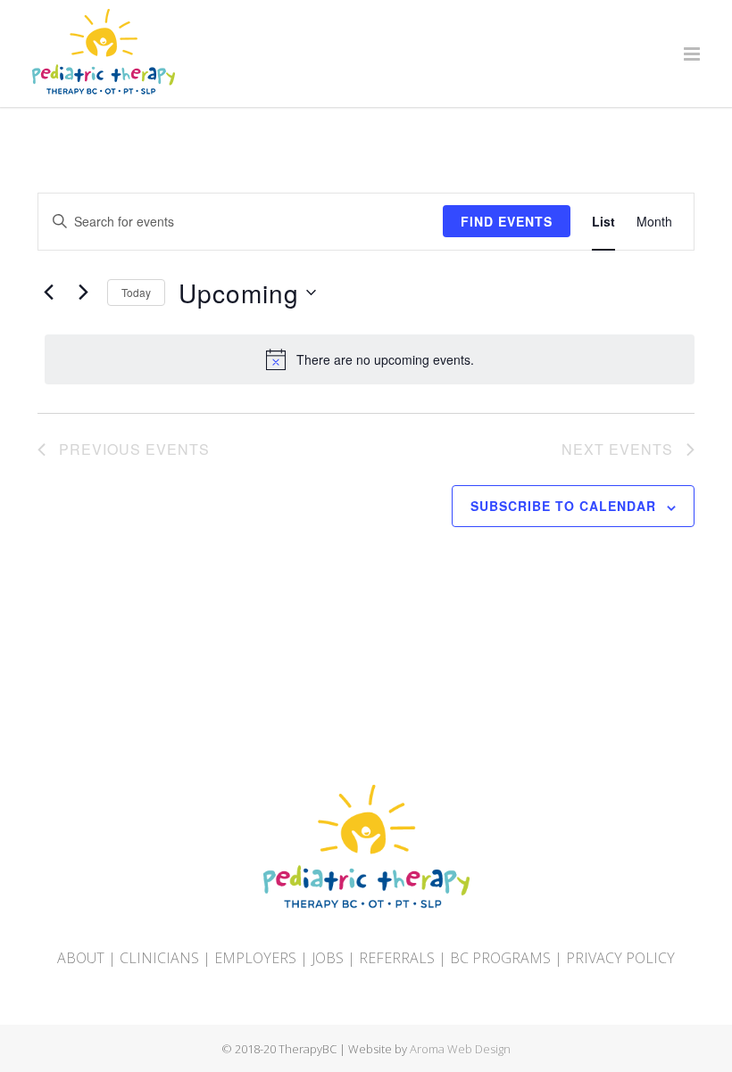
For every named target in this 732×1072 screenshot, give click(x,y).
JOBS (328, 958)
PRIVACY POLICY (620, 958)
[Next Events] (83, 292)
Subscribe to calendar (563, 505)
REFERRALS (397, 958)
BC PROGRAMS (500, 958)
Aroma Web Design (460, 1049)
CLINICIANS (159, 958)
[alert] (370, 359)
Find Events (507, 221)
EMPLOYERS (255, 958)
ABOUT (80, 958)
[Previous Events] (48, 292)
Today (136, 292)
